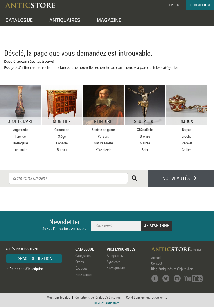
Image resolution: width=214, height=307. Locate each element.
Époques (81, 268)
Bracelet (186, 143)
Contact (156, 263)
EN (177, 5)
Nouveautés (83, 274)
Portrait (103, 136)
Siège (62, 136)
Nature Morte (103, 143)
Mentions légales (58, 297)
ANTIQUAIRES (64, 20)
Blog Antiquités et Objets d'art (172, 268)
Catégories (83, 255)
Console (62, 143)
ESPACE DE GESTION (34, 258)
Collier (186, 149)
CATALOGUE (19, 20)
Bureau (62, 149)
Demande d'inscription (26, 268)
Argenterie (20, 129)
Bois (145, 149)
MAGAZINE (109, 20)
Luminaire (20, 149)
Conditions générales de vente (146, 297)
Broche (186, 136)
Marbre (145, 143)
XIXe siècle (103, 149)
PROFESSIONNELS (121, 249)
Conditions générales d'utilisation (98, 297)
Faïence (20, 136)
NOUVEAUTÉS (176, 178)
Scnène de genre (103, 129)
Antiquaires (115, 255)
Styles (79, 261)
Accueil (156, 257)
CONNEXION (200, 5)
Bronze (145, 136)
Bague (186, 129)
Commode (61, 129)
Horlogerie (20, 143)
